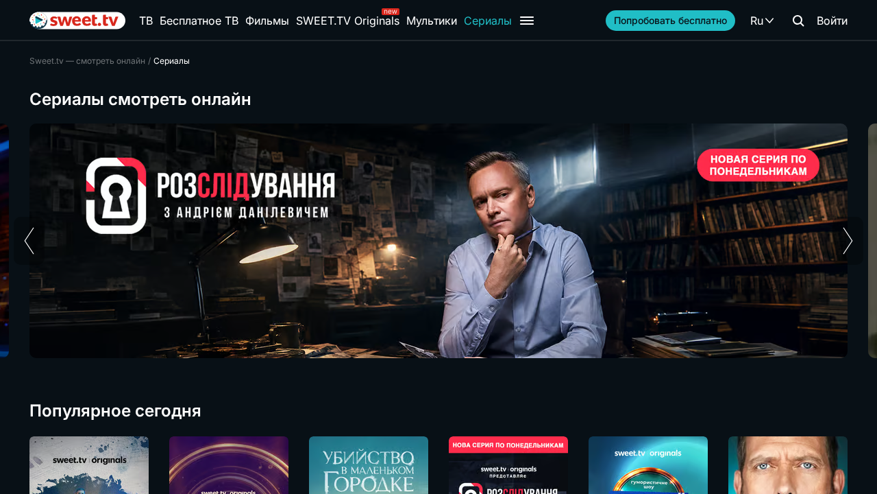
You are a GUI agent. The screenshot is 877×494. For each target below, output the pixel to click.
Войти (832, 20)
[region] (438, 241)
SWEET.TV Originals (347, 20)
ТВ (146, 20)
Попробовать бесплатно (670, 20)
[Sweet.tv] (77, 21)
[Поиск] (798, 20)
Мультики (431, 20)
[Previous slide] (29, 241)
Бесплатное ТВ (199, 20)
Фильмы (267, 20)
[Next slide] (847, 241)
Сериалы (488, 20)
